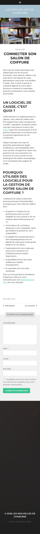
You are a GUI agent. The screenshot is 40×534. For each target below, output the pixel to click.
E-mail (6, 359)
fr (6, 222)
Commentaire (9, 323)
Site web (7, 369)
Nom (5, 349)
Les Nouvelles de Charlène (20, 11)
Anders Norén (24, 522)
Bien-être (11, 299)
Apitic (5, 130)
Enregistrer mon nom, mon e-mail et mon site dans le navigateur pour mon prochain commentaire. (19, 382)
